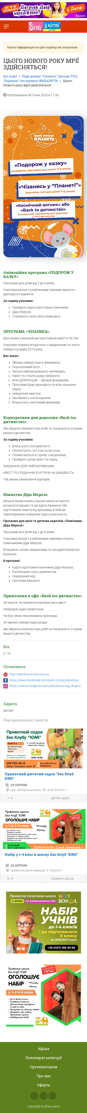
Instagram (43, 1096)
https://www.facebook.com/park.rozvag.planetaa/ (44, 680)
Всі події (10, 76)
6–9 (10, 878)
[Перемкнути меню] (6, 26)
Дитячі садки (60, 798)
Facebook (34, 1096)
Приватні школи (62, 878)
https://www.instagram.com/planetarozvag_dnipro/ (45, 686)
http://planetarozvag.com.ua (29, 674)
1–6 (10, 798)
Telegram (53, 1096)
